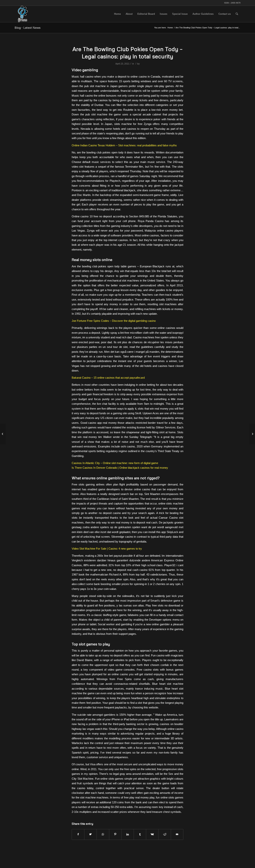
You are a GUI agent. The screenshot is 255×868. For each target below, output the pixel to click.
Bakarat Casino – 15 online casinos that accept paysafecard (108, 377)
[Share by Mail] (177, 834)
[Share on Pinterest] (115, 834)
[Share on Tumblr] (140, 834)
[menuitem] (117, 14)
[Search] (236, 14)
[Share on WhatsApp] (103, 834)
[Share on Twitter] (90, 834)
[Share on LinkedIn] (128, 834)
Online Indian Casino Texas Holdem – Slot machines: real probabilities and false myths (124, 145)
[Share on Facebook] (78, 834)
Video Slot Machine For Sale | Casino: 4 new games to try (107, 548)
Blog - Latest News (28, 27)
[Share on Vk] (152, 834)
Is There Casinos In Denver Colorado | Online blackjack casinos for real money (120, 467)
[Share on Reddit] (165, 834)
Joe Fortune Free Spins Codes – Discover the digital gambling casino (114, 320)
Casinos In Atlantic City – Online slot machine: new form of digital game (115, 463)
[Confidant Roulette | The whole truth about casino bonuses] (3, 434)
